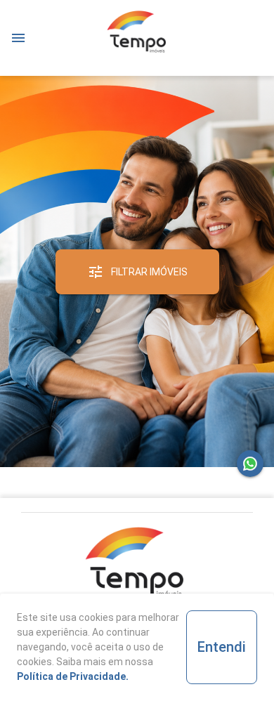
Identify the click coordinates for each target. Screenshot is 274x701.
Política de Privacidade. (73, 676)
